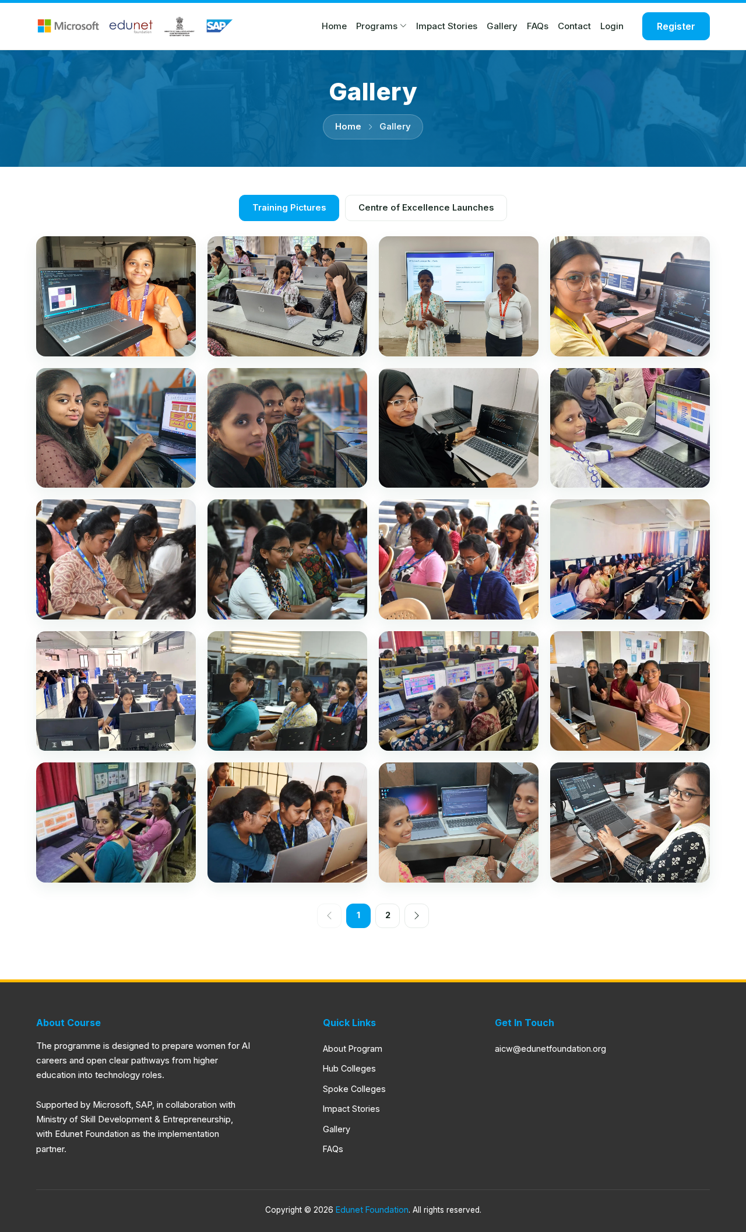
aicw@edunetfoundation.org (550, 1049)
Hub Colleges (349, 1068)
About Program (352, 1049)
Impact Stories (446, 26)
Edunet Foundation (372, 1209)
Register (676, 26)
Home (334, 26)
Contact (574, 26)
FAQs (537, 26)
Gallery (502, 26)
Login (612, 26)
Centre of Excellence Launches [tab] (426, 207)
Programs (376, 26)
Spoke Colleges (354, 1089)
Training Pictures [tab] (289, 207)
